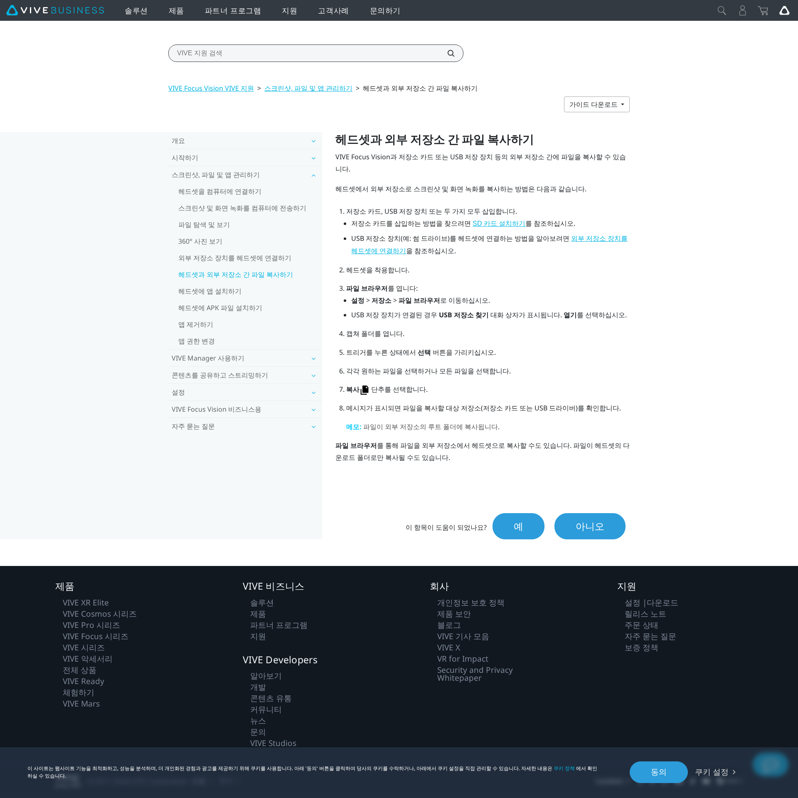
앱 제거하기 (195, 324)
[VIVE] (55, 10)
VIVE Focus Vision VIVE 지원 (211, 88)
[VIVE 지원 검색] (446, 53)
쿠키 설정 (712, 771)
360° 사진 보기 (200, 241)
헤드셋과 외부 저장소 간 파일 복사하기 (235, 274)
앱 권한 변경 (196, 341)
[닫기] (722, 10)
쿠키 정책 (564, 768)
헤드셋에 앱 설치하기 (209, 291)
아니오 (590, 526)
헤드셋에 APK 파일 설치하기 (220, 307)
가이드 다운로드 (594, 104)
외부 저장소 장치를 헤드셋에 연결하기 (234, 257)
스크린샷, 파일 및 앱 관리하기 (308, 88)
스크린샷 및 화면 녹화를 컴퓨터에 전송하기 (242, 207)
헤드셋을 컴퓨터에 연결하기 (219, 191)
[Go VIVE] (784, 10)
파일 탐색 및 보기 (204, 224)
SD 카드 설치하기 (499, 223)
